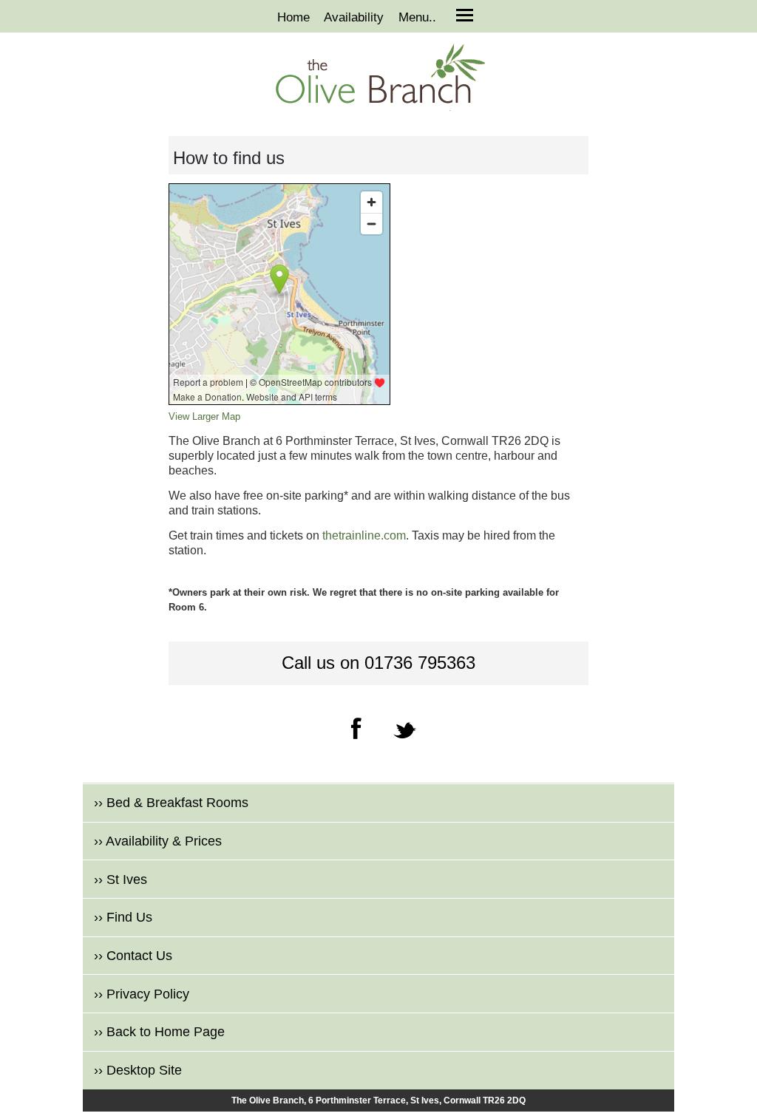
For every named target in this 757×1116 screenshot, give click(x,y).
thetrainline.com (364, 535)
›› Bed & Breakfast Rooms (171, 802)
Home (293, 17)
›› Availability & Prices (158, 841)
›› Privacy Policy (141, 994)
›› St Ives (120, 879)
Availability (354, 17)
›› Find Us (123, 917)
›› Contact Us (133, 955)
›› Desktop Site (138, 1070)
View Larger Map (204, 416)
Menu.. (417, 17)
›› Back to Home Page (159, 1031)
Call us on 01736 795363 (378, 663)
